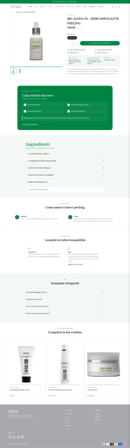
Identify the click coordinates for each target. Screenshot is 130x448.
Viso (66, 417)
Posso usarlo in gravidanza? (38, 313)
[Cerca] (112, 7)
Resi (96, 422)
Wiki (85, 7)
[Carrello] (119, 7)
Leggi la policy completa (75, 264)
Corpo (66, 422)
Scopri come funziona (29, 124)
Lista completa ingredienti (38, 189)
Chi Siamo (92, 7)
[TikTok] (18, 437)
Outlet (78, 7)
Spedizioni (97, 420)
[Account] (116, 7)
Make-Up (67, 420)
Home (30, 7)
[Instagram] (9, 437)
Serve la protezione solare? (37, 306)
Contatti (101, 7)
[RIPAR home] (15, 6)
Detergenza (68, 425)
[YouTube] (22, 437)
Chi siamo (97, 414)
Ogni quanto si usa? (34, 299)
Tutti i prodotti (68, 414)
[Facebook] (14, 437)
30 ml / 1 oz (72, 38)
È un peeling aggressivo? (36, 292)
